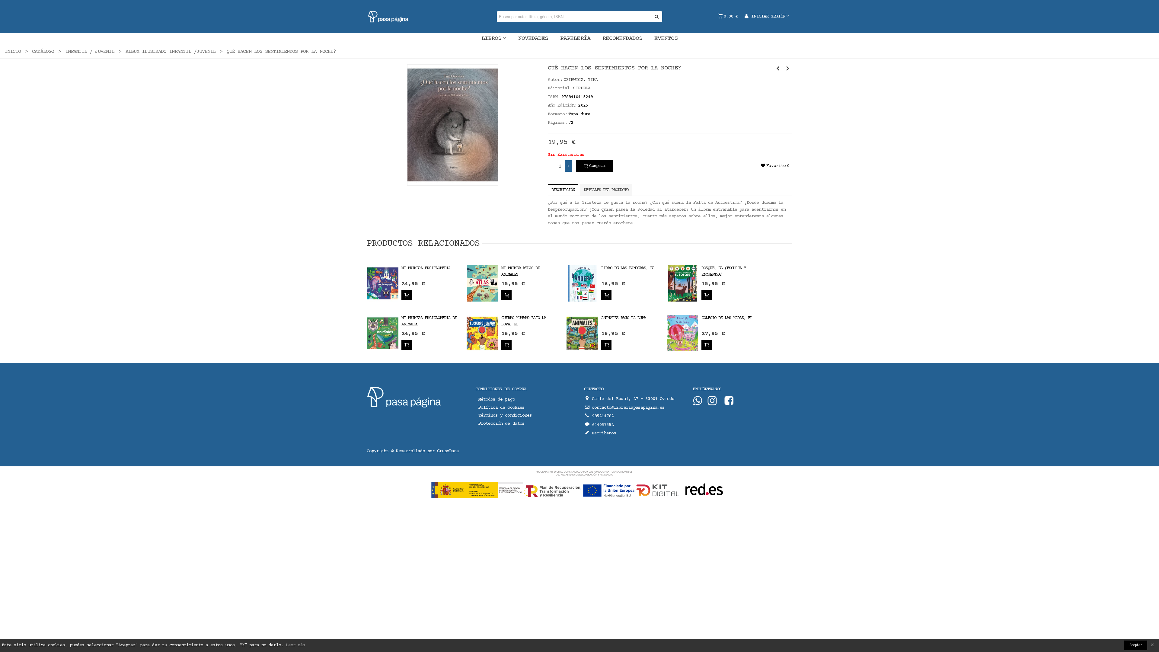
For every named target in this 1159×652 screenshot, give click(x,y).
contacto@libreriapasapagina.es (628, 407)
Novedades (533, 38)
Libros (491, 38)
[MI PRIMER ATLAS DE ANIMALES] (482, 283)
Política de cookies (501, 407)
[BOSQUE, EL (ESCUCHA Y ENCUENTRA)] (682, 283)
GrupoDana (448, 451)
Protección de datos (501, 423)
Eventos (666, 38)
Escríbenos (604, 433)
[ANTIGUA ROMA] (787, 69)
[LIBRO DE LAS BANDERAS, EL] (582, 283)
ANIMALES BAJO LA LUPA (623, 318)
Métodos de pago (496, 399)
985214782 (603, 416)
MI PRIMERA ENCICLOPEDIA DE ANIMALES (429, 321)
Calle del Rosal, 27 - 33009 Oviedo (633, 398)
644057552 (603, 424)
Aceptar (1135, 645)
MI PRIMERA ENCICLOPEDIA (425, 268)
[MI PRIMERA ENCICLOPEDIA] (382, 283)
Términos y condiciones (505, 415)
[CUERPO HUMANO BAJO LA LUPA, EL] (482, 333)
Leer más (295, 645)
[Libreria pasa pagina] (388, 16)
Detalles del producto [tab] (606, 190)
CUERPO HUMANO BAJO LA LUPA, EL (523, 321)
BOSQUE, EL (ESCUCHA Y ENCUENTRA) (723, 271)
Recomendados (622, 38)
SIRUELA (581, 88)
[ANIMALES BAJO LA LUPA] (582, 333)
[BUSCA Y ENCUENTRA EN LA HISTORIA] (778, 69)
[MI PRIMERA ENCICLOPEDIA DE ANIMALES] (382, 333)
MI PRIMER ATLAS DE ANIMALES (520, 271)
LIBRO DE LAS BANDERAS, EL (627, 268)
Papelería (575, 38)
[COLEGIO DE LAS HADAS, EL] (682, 333)
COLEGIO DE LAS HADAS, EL (726, 318)
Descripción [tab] (563, 190)
